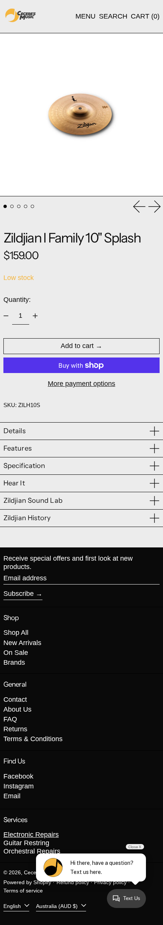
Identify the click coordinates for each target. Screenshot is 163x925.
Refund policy (72, 882)
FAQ (10, 719)
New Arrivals (22, 643)
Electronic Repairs (31, 834)
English (12, 906)
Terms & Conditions (33, 739)
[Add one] (35, 316)
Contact (15, 699)
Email (11, 796)
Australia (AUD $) (57, 906)
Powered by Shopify (27, 882)
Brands (14, 662)
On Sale (15, 652)
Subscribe (18, 593)
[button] (113, 17)
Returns (15, 729)
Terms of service (23, 891)
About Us (17, 709)
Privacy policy (110, 882)
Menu (85, 16)
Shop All (15, 632)
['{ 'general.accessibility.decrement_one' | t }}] (6, 316)
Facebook (18, 776)
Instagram (18, 786)
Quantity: (17, 299)
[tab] (5, 206)
